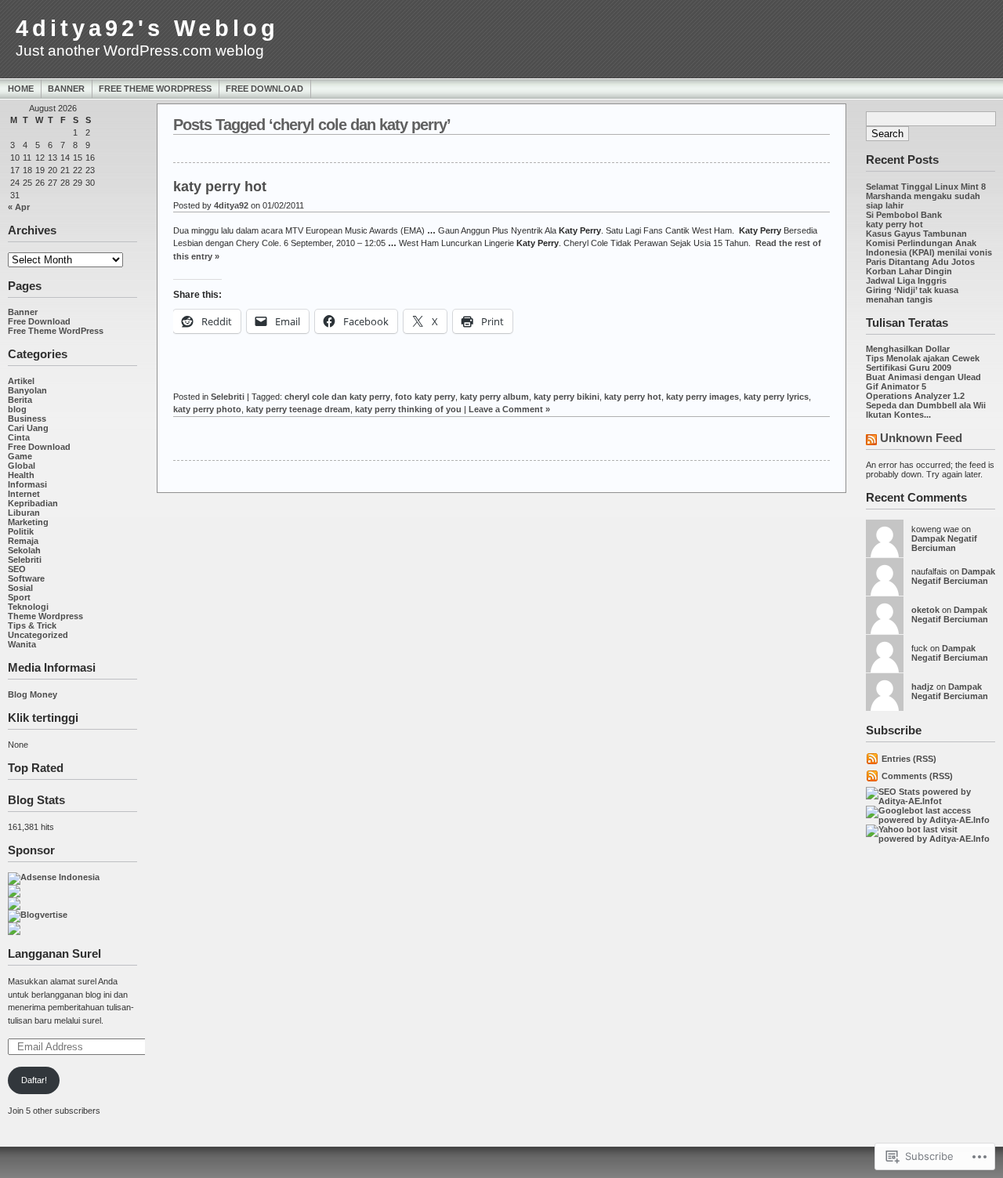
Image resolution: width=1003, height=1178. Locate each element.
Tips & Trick (32, 625)
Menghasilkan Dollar (908, 348)
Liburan (24, 512)
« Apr (19, 207)
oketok (925, 609)
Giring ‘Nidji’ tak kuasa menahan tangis (912, 294)
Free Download (264, 88)
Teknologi (28, 606)
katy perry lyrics (776, 396)
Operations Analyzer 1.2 (915, 396)
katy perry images (702, 396)
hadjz (922, 686)
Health (21, 475)
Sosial (20, 588)
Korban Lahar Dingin (909, 271)
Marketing (28, 522)
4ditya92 (231, 205)
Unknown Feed (921, 437)
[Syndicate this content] (871, 441)
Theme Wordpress (45, 616)
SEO (17, 569)
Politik (21, 531)
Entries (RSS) (909, 758)
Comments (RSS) (917, 776)
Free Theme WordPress (155, 88)
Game (20, 456)
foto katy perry (425, 396)
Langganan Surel (54, 953)
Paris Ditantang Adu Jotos (920, 261)
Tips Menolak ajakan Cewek (922, 358)
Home (21, 88)
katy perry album (494, 396)
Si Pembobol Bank (904, 214)
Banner (66, 88)
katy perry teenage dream (298, 409)
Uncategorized (38, 635)
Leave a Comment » (509, 409)
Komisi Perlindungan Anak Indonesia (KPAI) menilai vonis (929, 247)
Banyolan (27, 390)
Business (27, 418)
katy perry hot (894, 224)
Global (21, 465)
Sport (19, 597)
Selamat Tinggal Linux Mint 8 (926, 186)
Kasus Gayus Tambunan (916, 233)
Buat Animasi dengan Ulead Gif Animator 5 (923, 381)
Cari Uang (28, 428)
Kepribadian (33, 503)
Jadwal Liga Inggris (906, 280)
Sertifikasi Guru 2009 (908, 367)
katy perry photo (207, 409)
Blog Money (32, 694)
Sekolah (24, 550)
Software (26, 578)
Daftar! (34, 1080)
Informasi (27, 484)
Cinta (19, 437)
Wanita (22, 644)
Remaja (23, 541)
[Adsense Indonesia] (54, 877)
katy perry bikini (566, 396)
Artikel (21, 381)
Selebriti (25, 559)
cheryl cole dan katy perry (337, 396)
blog (17, 409)
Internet (24, 493)
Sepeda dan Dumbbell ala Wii (926, 405)
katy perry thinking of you (408, 409)
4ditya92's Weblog (147, 28)
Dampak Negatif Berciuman (944, 543)
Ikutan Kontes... (898, 414)
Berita (20, 399)
